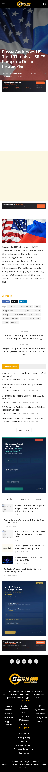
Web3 (39, 721)
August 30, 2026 (28, 379)
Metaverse (24, 720)
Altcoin (8, 706)
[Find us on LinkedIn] (24, 661)
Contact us (24, 753)
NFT (39, 706)
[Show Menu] (3, 4)
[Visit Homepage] (24, 4)
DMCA (24, 741)
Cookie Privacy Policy (24, 745)
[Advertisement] (24, 123)
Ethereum (24, 716)
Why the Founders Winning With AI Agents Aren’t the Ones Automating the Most (30, 508)
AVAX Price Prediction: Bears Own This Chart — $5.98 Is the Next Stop (30, 534)
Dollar (37, 311)
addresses (13, 307)
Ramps (6, 319)
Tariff (5, 323)
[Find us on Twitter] (18, 661)
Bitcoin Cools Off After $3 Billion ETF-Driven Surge (24, 418)
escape (6, 315)
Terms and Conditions (24, 749)
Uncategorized (40, 717)
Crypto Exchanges (8, 722)
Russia (15, 319)
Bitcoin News (26, 307)
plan (37, 315)
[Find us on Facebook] (12, 661)
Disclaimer (24, 733)
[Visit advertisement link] (24, 88)
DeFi (24, 712)
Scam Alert (40, 713)
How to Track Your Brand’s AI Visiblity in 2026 (28, 558)
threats (14, 323)
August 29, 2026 (28, 402)
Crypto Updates (25, 311)
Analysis (8, 709)
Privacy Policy (24, 737)
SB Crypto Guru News (13, 73)
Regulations (39, 709)
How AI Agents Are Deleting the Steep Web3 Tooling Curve (29, 547)
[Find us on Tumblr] (30, 661)
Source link (7, 295)
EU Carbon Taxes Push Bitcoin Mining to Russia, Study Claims (22, 570)
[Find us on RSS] (36, 661)
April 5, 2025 (31, 73)
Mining (24, 724)
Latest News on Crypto (23, 315)
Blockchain (8, 717)
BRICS (37, 307)
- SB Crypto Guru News (30, 762)
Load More (24, 430)
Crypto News (9, 311)
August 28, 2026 (28, 422)
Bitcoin (8, 713)
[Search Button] (44, 4)
